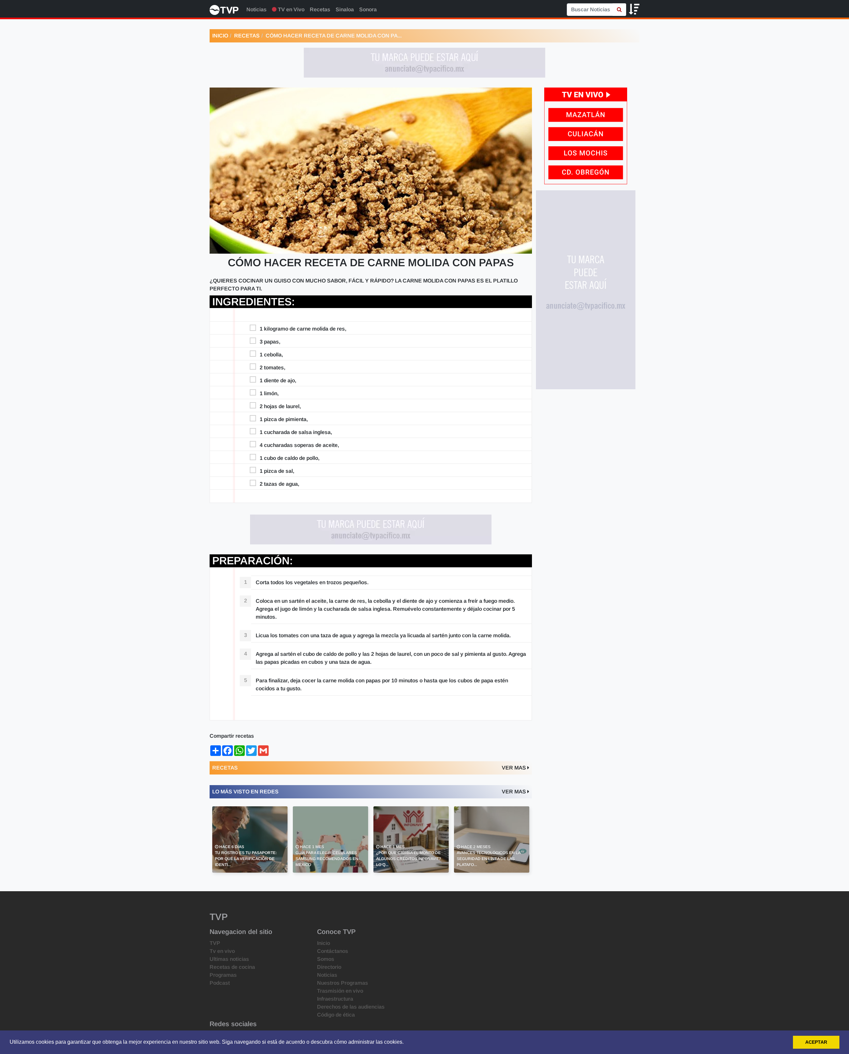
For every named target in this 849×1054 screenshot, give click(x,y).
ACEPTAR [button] (816, 1042)
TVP (215, 943)
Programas (223, 975)
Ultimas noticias (229, 959)
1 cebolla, (271, 354)
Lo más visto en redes (245, 791)
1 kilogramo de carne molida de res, (303, 329)
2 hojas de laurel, (280, 406)
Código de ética (336, 1015)
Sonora (368, 9)
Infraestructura (335, 999)
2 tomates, (272, 367)
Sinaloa (345, 9)
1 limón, (269, 393)
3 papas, (270, 341)
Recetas (320, 9)
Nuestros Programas (342, 983)
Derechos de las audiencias (351, 1007)
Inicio (220, 35)
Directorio (329, 967)
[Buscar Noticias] (619, 9)
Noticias (256, 9)
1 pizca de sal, (277, 471)
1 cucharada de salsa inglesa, (296, 432)
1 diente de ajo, (278, 380)
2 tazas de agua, (279, 484)
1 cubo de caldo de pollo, (289, 458)
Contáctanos (332, 951)
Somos (325, 959)
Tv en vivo (222, 951)
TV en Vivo (290, 9)
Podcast (220, 983)
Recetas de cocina (232, 967)
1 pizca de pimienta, (284, 419)
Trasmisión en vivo (340, 991)
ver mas (514, 768)
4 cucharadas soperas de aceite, (299, 445)
